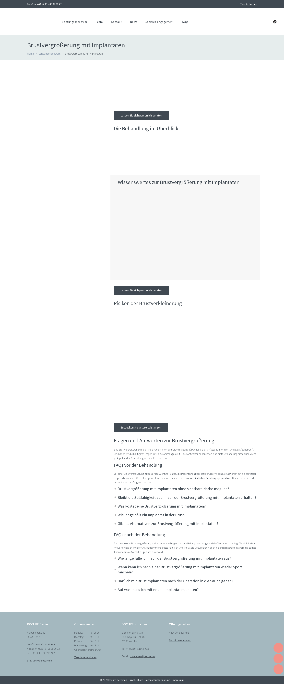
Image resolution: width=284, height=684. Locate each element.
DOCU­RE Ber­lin (122, 94)
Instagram (267, 21)
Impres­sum (178, 680)
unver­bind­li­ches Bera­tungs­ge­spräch (207, 478)
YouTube (261, 21)
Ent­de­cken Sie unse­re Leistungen (140, 427)
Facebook (247, 21)
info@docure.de (43, 660)
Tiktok (275, 21)
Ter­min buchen (248, 4)
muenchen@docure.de (142, 656)
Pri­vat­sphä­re (136, 680)
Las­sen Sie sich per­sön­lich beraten (141, 115)
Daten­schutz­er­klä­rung (157, 680)
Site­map (122, 680)
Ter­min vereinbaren (85, 657)
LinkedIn (254, 21)
